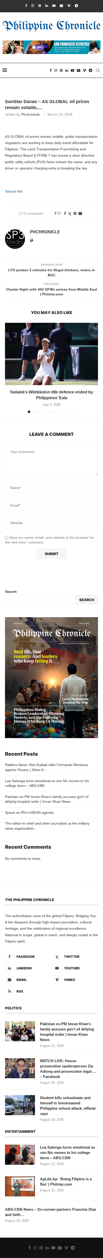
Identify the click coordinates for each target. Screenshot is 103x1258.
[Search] (98, 70)
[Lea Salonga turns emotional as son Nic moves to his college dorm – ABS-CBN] (20, 1155)
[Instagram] (32, 6)
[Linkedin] (46, 6)
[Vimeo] (68, 6)
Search (11, 592)
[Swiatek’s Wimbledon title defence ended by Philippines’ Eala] (51, 354)
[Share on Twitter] (70, 213)
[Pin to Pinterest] (75, 213)
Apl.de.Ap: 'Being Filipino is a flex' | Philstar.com (66, 1181)
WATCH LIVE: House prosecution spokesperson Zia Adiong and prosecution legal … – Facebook (68, 1069)
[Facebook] (26, 6)
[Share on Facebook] (65, 213)
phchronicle (30, 114)
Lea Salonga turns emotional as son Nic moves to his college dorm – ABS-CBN (67, 1152)
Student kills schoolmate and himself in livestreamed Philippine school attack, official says (68, 1106)
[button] (9, 368)
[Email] (61, 6)
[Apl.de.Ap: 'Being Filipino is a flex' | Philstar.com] (20, 1186)
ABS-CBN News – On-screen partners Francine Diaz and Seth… (50, 1212)
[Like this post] (59, 213)
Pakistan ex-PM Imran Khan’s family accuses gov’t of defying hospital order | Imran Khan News (67, 1032)
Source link (13, 191)
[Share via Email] (80, 213)
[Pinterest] (39, 6)
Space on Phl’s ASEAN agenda (29, 813)
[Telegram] (76, 6)
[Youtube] (54, 6)
